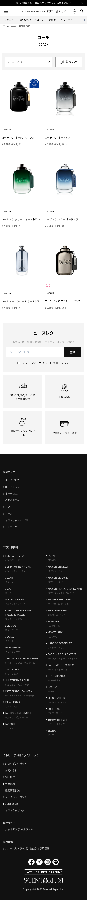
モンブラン (53, 636)
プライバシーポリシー (36, 363)
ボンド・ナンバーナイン (16, 571)
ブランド (9, 19)
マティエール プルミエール (60, 604)
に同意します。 (46, 363)
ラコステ (9, 728)
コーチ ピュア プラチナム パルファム (65, 301)
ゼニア (51, 735)
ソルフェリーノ (55, 713)
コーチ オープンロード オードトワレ (22, 301)
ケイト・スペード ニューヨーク (19, 695)
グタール (9, 641)
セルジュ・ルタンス (57, 702)
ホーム (6, 25)
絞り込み (71, 62)
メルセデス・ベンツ (57, 614)
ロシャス (52, 691)
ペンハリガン (54, 680)
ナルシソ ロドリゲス (57, 647)
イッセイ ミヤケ (12, 651)
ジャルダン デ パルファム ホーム (20, 662)
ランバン (52, 560)
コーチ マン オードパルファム (18, 137)
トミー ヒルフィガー (57, 724)
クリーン (9, 582)
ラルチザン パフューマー (16, 717)
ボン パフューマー (13, 560)
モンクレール (54, 625)
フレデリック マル (13, 619)
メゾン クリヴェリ (56, 571)
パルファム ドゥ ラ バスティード (62, 658)
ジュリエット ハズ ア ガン (17, 684)
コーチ (8, 593)
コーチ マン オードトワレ (59, 137)
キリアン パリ (11, 706)
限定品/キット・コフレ (31, 19)
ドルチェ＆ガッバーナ (15, 604)
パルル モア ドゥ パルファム (60, 669)
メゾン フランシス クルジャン (61, 593)
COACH (14, 25)
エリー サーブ (11, 630)
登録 (72, 352)
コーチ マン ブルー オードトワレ (63, 219)
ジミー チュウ (11, 673)
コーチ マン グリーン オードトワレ (21, 219)
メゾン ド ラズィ (55, 582)
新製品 (52, 19)
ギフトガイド (68, 19)
